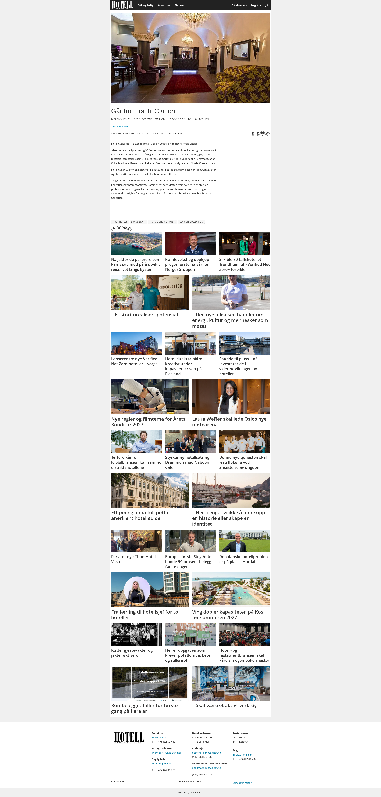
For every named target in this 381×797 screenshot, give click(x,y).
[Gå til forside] (122, 5)
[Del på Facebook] (253, 133)
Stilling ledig (145, 5)
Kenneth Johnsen (161, 763)
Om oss (179, 5)
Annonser (164, 5)
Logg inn (256, 5)
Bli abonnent (239, 5)
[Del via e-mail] (262, 133)
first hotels (120, 221)
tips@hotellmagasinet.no (206, 752)
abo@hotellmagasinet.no (206, 768)
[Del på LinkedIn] (258, 133)
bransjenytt (138, 221)
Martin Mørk (159, 737)
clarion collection (191, 221)
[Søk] (266, 5)
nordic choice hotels (163, 221)
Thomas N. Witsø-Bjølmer (166, 752)
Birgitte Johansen (242, 754)
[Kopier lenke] (267, 133)
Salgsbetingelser (242, 783)
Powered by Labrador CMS (190, 792)
